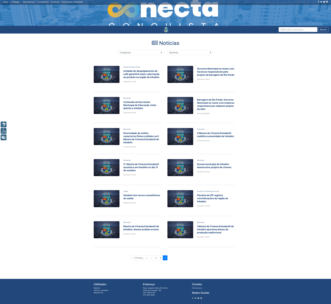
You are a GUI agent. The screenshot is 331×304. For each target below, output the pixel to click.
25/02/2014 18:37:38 (129, 112)
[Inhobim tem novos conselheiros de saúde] (106, 198)
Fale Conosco (197, 288)
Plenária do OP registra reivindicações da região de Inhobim (212, 198)
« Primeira (138, 258)
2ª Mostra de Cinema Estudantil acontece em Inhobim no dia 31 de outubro (141, 167)
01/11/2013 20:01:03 (203, 140)
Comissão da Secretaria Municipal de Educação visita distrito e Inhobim (139, 105)
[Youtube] (324, 2)
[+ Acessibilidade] (3, 137)
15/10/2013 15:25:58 (203, 171)
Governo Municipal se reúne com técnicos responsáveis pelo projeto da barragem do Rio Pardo (215, 71)
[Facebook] (318, 2)
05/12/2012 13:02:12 (129, 234)
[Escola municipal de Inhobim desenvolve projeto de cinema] (180, 167)
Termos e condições (101, 290)
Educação (127, 98)
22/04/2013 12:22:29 (203, 206)
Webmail (97, 288)
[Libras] (3, 124)
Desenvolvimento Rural (131, 67)
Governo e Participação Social (208, 191)
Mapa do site (98, 293)
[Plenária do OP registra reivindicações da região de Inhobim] (180, 198)
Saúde (125, 191)
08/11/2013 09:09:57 (203, 113)
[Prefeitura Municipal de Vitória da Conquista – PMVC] (166, 29)
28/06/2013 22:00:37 (129, 203)
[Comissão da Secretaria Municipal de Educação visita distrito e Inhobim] (106, 105)
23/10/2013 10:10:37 (129, 175)
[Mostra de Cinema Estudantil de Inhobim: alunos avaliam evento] (106, 229)
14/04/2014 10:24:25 (203, 79)
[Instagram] (327, 2)
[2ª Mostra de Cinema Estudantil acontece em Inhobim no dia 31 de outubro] (106, 167)
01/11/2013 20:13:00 (129, 147)
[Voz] (3, 131)
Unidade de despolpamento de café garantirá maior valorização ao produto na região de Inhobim (141, 74)
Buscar (323, 29)
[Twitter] (321, 2)
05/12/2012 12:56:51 (203, 237)
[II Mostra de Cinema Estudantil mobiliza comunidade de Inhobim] (180, 136)
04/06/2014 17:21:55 (129, 81)
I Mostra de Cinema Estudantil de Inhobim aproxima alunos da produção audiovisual (215, 229)
